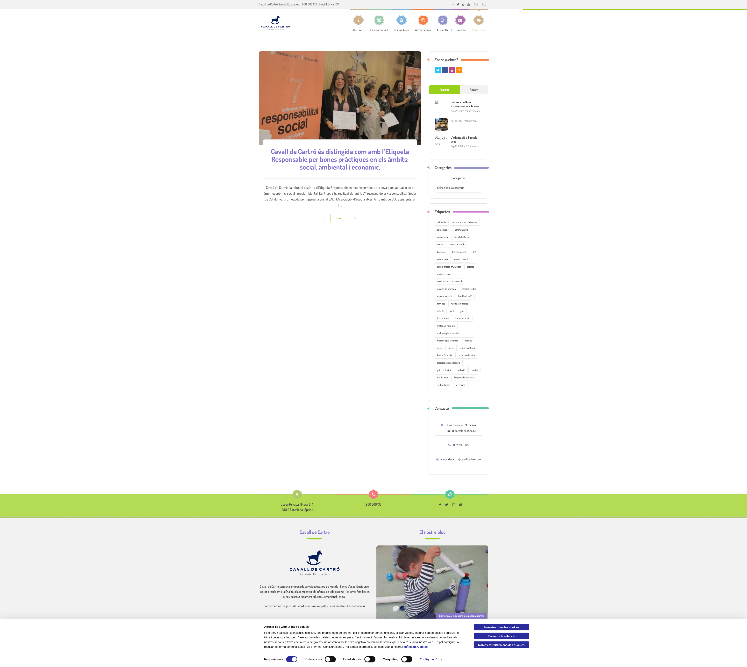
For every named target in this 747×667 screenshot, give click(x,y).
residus (474, 370)
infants (440, 310)
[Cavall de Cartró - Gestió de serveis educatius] (275, 23)
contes (440, 244)
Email (322, 4)
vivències (460, 384)
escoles (470, 266)
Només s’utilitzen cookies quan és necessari (501, 645)
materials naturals (446, 325)
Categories (459, 178)
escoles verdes (469, 288)
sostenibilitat (443, 384)
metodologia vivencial (448, 340)
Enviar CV (333, 4)
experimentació (444, 296)
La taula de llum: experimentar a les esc (465, 104)
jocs (462, 310)
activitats (441, 222)
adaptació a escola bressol (464, 222)
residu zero (442, 377)
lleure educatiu (462, 318)
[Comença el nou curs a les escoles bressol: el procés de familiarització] (432, 584)
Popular (444, 90)
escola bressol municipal (449, 266)
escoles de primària (446, 288)
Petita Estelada (444, 355)
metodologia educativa (448, 333)
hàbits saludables (459, 303)
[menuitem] (476, 4)
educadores (442, 259)
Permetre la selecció (501, 636)
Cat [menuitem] (476, 4)
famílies (441, 303)
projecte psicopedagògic (448, 362)
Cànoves (441, 251)
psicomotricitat (444, 370)
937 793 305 (461, 445)
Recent (474, 90)
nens (451, 347)
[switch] (330, 659)
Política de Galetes (415, 646)
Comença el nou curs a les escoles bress (461, 615)
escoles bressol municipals (450, 281)
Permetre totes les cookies (501, 627)
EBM (474, 251)
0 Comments (473, 110)
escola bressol (461, 259)
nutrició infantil (467, 347)
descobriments (459, 251)
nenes (440, 347)
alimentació (443, 229)
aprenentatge (461, 229)
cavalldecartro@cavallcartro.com (461, 459)
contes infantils (457, 244)
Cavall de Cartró (461, 237)
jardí (452, 310)
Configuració (428, 659)
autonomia (442, 237)
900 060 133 (309, 4)
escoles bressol (444, 274)
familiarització (465, 296)
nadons (468, 340)
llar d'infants (443, 318)
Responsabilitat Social (464, 377)
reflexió (461, 370)
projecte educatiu (466, 355)
